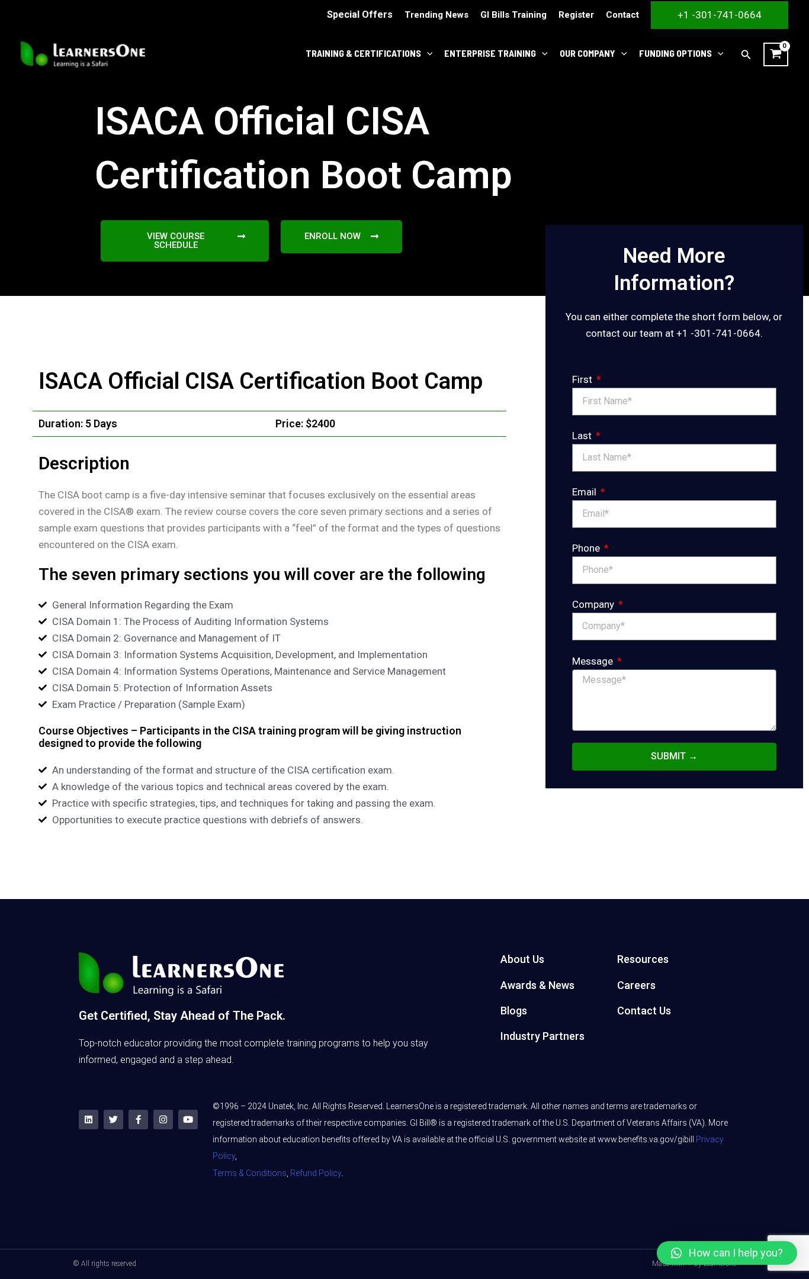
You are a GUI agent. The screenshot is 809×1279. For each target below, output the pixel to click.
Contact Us (644, 1010)
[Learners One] (83, 53)
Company (594, 604)
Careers (636, 985)
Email (585, 492)
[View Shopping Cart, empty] (775, 54)
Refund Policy (315, 1173)
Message (593, 661)
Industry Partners (542, 1036)
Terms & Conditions (250, 1173)
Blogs (513, 1010)
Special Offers (360, 14)
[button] (727, 1253)
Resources (643, 959)
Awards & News (537, 985)
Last (583, 436)
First (583, 379)
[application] (427, 53)
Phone (587, 548)
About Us (522, 959)
